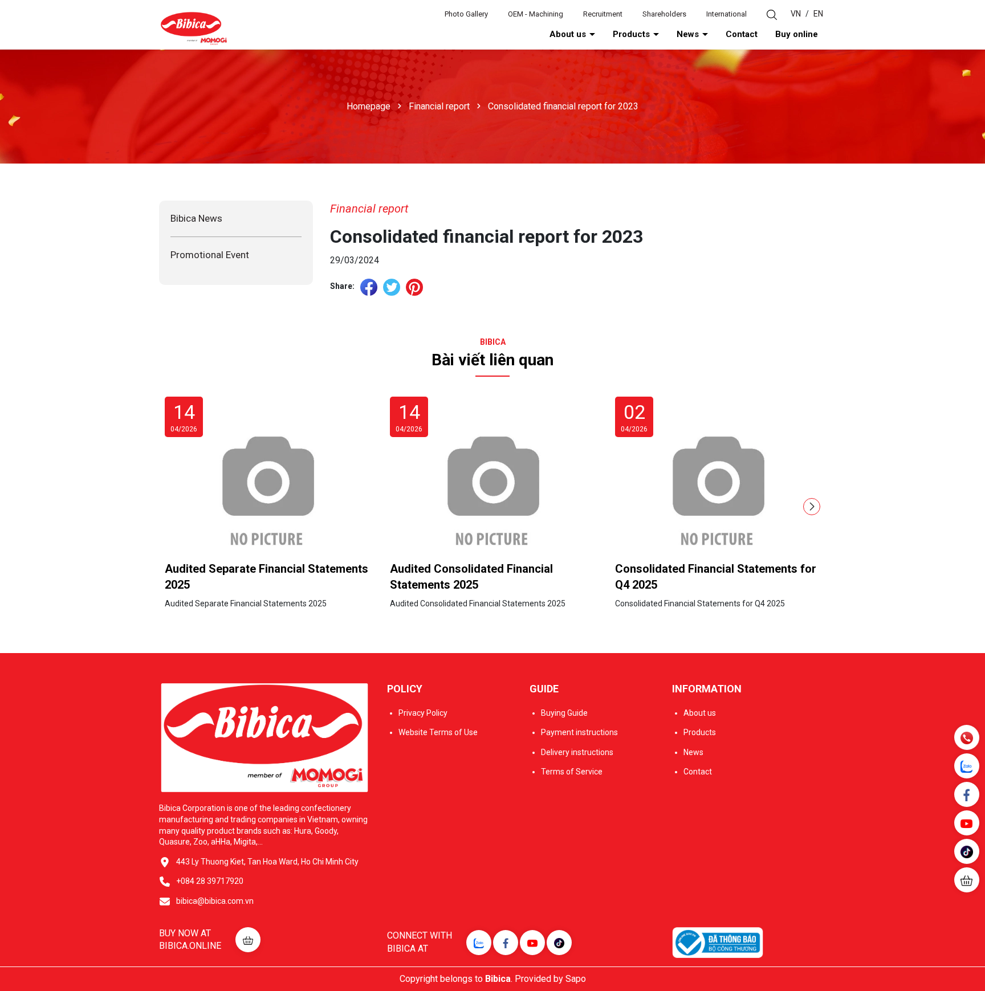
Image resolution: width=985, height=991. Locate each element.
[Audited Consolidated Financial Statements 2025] (492, 483)
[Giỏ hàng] (966, 879)
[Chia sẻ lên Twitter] (391, 287)
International (726, 14)
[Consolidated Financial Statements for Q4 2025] (717, 483)
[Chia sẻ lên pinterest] (414, 287)
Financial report (369, 208)
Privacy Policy (422, 712)
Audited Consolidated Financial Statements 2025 (471, 577)
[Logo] (193, 27)
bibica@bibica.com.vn (215, 901)
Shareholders (664, 14)
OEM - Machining (535, 14)
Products (632, 34)
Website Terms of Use (438, 732)
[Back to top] (967, 914)
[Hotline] (966, 737)
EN (818, 13)
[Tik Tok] (559, 942)
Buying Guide (564, 712)
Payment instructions (579, 732)
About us (569, 34)
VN (796, 13)
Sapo (575, 978)
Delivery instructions (577, 752)
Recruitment (602, 14)
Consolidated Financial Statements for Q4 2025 (715, 577)
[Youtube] (532, 942)
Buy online (796, 34)
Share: (342, 286)
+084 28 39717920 (209, 881)
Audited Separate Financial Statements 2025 (266, 577)
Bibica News (196, 218)
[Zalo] (478, 942)
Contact (742, 34)
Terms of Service (572, 771)
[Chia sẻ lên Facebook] (368, 287)
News (689, 34)
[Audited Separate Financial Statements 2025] (267, 483)
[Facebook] (505, 942)
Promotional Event (209, 254)
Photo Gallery (466, 14)
